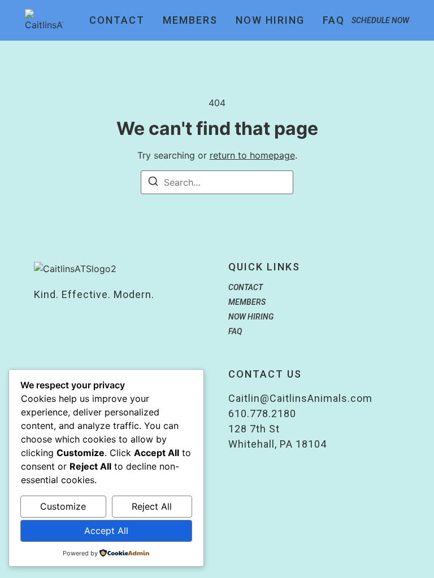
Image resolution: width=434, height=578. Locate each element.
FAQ (334, 20)
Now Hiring (270, 20)
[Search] (153, 183)
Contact (117, 20)
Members (190, 20)
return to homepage (252, 155)
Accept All (106, 530)
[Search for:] (217, 182)
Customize (63, 506)
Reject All (152, 506)
